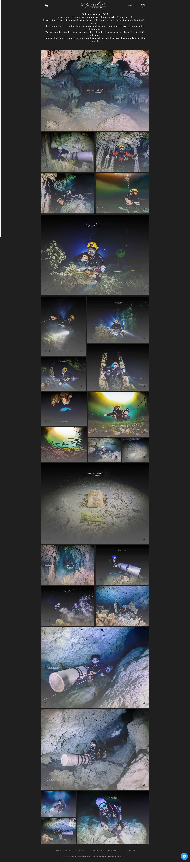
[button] (46, 5)
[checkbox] (47, 126)
